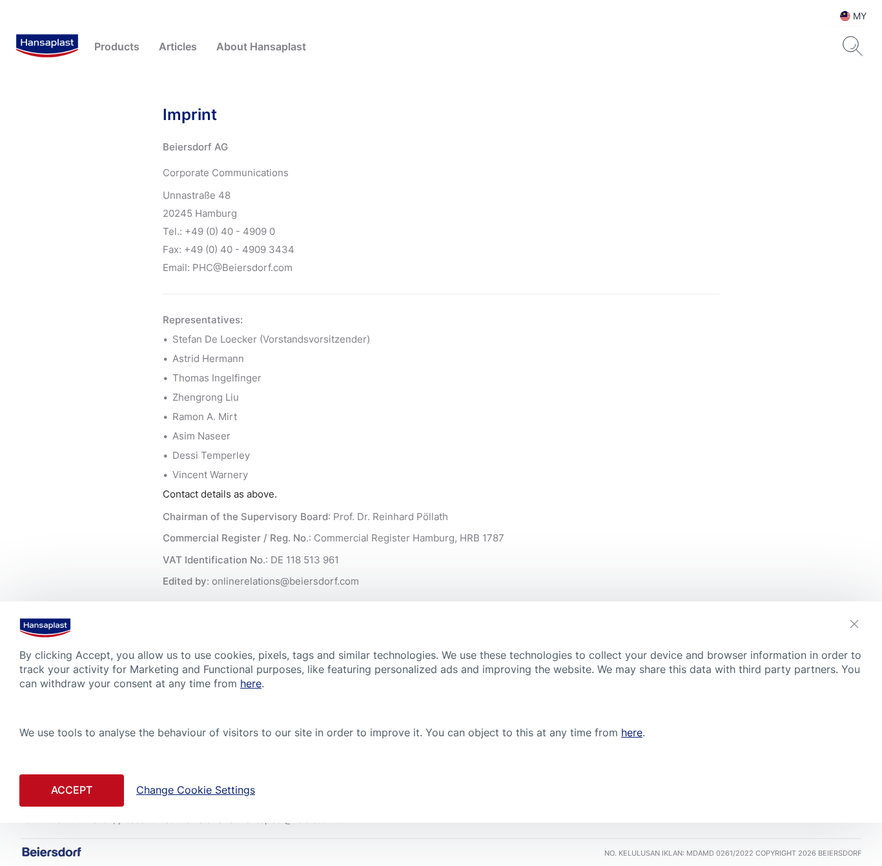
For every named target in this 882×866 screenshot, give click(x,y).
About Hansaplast (261, 46)
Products (116, 46)
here (251, 683)
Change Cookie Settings (195, 789)
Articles (178, 46)
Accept (71, 789)
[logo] (47, 46)
